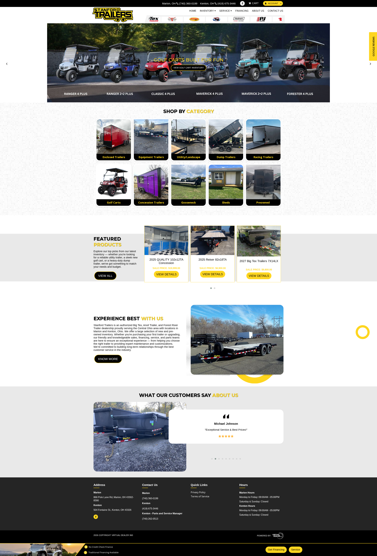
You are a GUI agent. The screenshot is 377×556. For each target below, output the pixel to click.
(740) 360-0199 (150, 498)
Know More (108, 359)
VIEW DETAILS (166, 274)
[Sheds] (226, 182)
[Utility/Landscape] (188, 136)
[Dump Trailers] (226, 136)
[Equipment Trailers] (151, 136)
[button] (211, 288)
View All (105, 275)
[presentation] (7, 64)
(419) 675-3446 (150, 508)
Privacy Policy (198, 492)
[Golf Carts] (113, 182)
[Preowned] (263, 182)
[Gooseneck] (188, 182)
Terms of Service (200, 496)
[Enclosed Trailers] (113, 136)
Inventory (207, 11)
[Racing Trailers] (263, 136)
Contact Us (275, 11)
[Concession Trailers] (151, 182)
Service (224, 11)
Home (192, 11)
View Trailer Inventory (188, 68)
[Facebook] (242, 3)
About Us (258, 11)
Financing (241, 11)
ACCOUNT (273, 3)
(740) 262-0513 (150, 519)
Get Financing (276, 549)
